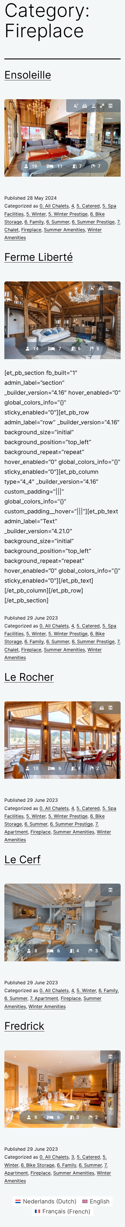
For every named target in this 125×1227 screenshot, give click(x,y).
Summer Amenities (64, 230)
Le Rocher (29, 677)
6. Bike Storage (37, 1165)
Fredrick (24, 1025)
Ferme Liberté (38, 257)
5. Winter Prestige (68, 214)
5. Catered (88, 206)
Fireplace (31, 230)
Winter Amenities (47, 1006)
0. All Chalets (54, 206)
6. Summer (57, 222)
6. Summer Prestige (93, 222)
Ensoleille (27, 74)
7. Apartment (44, 998)
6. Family (34, 222)
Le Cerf (22, 859)
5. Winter (36, 214)
